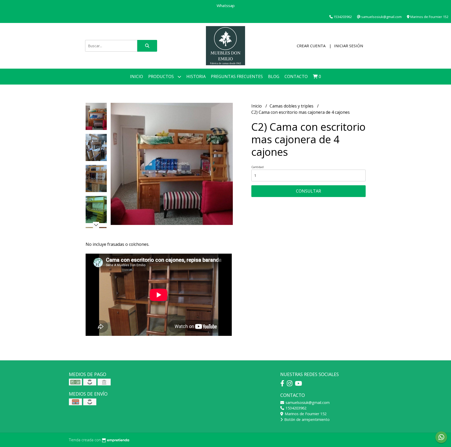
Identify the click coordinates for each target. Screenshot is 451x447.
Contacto (296, 76)
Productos (161, 76)
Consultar (308, 191)
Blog (273, 76)
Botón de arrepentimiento (306, 419)
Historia (196, 76)
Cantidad (257, 167)
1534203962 (295, 408)
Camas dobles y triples (292, 106)
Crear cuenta (311, 45)
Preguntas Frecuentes (237, 76)
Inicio (136, 76)
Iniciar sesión (348, 45)
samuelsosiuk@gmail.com (307, 402)
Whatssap (226, 5)
